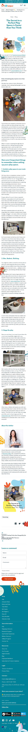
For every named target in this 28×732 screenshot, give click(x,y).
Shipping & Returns (7, 629)
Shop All (4, 614)
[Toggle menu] (24, 5)
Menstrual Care (6, 604)
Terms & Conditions (7, 668)
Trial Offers (5, 607)
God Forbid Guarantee (8, 634)
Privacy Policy (5, 671)
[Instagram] (7, 720)
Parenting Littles (7, 453)
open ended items (15, 281)
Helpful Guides (6, 653)
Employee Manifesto (7, 658)
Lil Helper (15, 723)
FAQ (3, 626)
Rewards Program (7, 631)
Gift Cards (4, 609)
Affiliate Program (6, 639)
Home (12, 17)
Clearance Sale (6, 619)
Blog (16, 17)
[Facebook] (3, 720)
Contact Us (5, 641)
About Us (4, 649)
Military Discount (6, 636)
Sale (3, 599)
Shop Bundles (5, 616)
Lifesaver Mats (6, 602)
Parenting (5, 517)
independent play (6, 415)
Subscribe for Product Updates (10, 661)
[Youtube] (13, 720)
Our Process (5, 651)
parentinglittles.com (16, 70)
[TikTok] (10, 720)
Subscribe (5, 707)
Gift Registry (5, 611)
